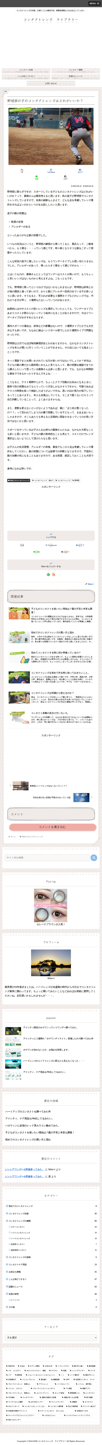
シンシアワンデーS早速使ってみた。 (25, 1169)
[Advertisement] (51, 47)
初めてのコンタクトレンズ (19, 480)
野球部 (77, 480)
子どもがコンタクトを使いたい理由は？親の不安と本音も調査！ (40, 1132)
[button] (65, 177)
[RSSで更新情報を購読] (54, 574)
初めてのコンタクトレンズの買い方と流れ (28, 1139)
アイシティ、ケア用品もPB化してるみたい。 (29, 1118)
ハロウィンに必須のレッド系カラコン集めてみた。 (32, 1125)
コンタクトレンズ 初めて (43, 480)
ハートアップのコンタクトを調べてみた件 (28, 1111)
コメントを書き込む (52, 827)
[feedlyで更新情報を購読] (48, 574)
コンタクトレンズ (64, 480)
